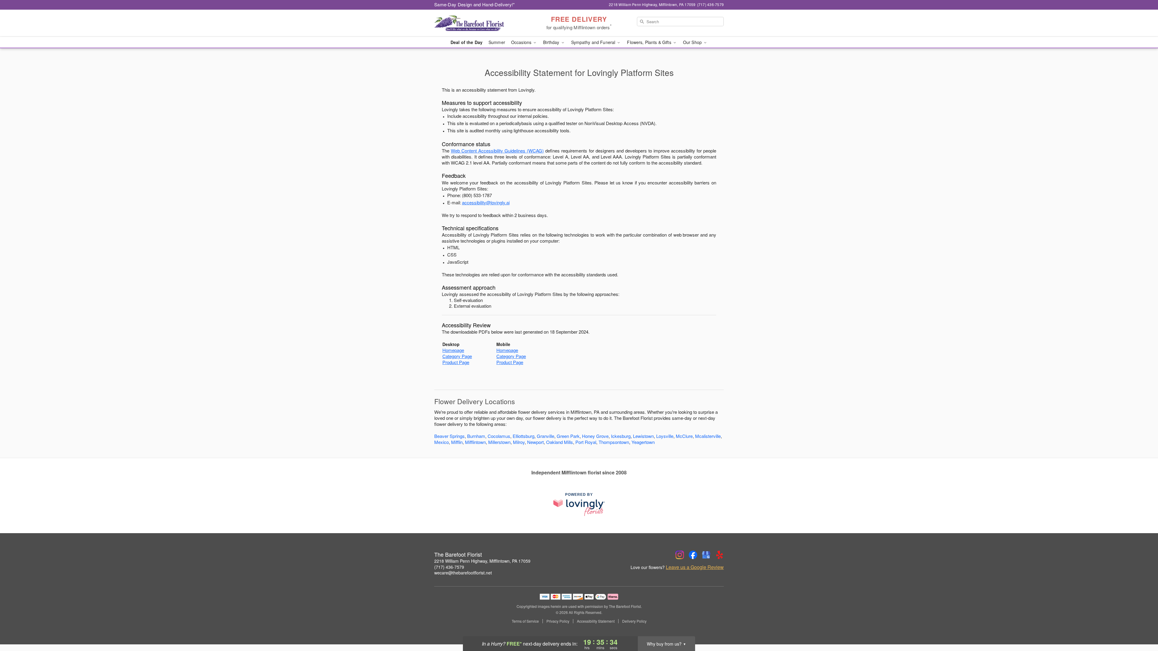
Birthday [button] (551, 42)
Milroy (519, 442)
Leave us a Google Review (695, 567)
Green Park (568, 436)
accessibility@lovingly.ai (486, 202)
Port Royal (585, 442)
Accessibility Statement (596, 621)
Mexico (441, 442)
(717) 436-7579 (449, 567)
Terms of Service (525, 621)
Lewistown (643, 436)
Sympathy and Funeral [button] (594, 42)
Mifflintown (475, 442)
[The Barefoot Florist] (477, 23)
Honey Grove (595, 436)
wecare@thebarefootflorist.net (463, 573)
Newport (535, 442)
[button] (1142, 625)
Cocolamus (499, 436)
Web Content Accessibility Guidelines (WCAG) (497, 150)
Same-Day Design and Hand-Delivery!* (474, 4)
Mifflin (457, 442)
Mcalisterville (708, 436)
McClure (684, 436)
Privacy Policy (557, 621)
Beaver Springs (449, 436)
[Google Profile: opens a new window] (706, 555)
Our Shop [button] (693, 42)
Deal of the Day (466, 42)
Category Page (457, 356)
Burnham (476, 436)
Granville (545, 436)
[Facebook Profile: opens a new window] (693, 555)
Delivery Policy (634, 621)
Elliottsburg (523, 436)
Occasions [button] (522, 42)
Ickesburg (621, 436)
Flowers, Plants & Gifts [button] (649, 42)
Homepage (453, 350)
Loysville (664, 436)
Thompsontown (614, 442)
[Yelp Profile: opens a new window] (719, 555)
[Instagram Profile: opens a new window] (680, 555)
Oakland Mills (559, 442)
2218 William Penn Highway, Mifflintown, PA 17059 (482, 561)
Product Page (455, 362)
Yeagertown (643, 442)
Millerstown (499, 442)
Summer (497, 42)
